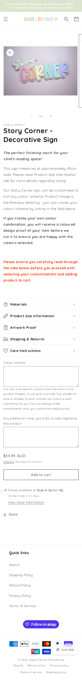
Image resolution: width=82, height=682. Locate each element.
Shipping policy (56, 672)
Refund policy (37, 665)
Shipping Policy (21, 575)
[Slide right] (51, 116)
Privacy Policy (20, 596)
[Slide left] (31, 116)
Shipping (8, 461)
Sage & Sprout (38, 659)
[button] (6, 19)
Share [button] (13, 514)
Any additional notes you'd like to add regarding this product (40, 420)
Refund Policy (20, 585)
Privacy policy (59, 665)
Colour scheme (14, 362)
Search (14, 565)
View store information (26, 502)
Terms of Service (22, 606)
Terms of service (31, 672)
